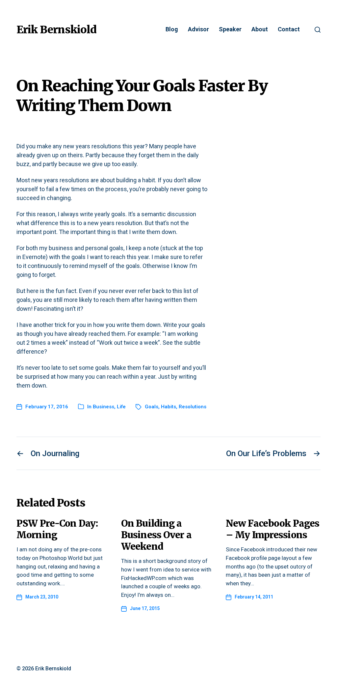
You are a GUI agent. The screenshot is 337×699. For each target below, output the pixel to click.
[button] (317, 29)
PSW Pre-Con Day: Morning (57, 529)
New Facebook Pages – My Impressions (272, 529)
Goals (151, 407)
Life (121, 407)
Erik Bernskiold (56, 29)
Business (103, 407)
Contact (289, 29)
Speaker (230, 29)
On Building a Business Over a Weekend (156, 534)
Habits (168, 407)
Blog (172, 29)
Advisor (198, 29)
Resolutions (192, 407)
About (259, 29)
